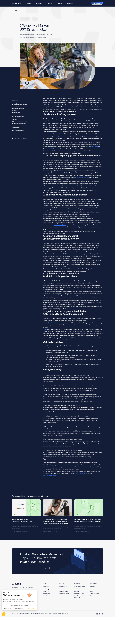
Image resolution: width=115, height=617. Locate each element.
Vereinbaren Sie (80, 473)
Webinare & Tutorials (79, 593)
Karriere (92, 591)
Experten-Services (63, 589)
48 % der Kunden (56, 134)
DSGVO (66, 613)
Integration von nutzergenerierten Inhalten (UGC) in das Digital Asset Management (18, 130)
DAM (35, 19)
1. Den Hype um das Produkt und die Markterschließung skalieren (19, 103)
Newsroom (92, 589)
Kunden (60, 3)
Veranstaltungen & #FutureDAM (78, 596)
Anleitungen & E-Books (79, 586)
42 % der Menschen (83, 177)
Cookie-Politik (48, 613)
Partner (60, 595)
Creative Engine (46, 589)
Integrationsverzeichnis (64, 593)
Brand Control (46, 591)
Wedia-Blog (77, 589)
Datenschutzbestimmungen (37, 613)
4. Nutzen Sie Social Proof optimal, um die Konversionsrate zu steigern (19, 118)
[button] (29, 3)
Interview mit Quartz (60, 225)
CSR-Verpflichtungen (94, 593)
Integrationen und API (63, 591)
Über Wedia (92, 586)
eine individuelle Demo (49, 475)
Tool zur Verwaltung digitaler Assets (53, 323)
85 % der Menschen (62, 136)
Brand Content (25, 19)
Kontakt (91, 595)
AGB (63, 613)
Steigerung (94, 147)
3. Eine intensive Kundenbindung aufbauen (18, 113)
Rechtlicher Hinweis (56, 613)
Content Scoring (46, 595)
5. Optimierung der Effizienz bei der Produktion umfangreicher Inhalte (19, 123)
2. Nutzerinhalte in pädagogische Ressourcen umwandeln (18, 108)
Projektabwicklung (63, 586)
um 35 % (51, 149)
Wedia (45, 329)
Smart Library (46, 586)
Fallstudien (76, 591)
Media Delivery (46, 593)
